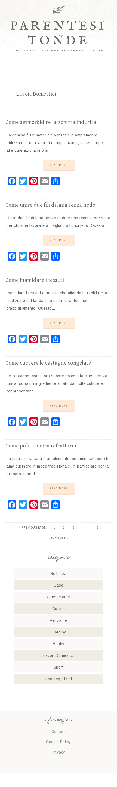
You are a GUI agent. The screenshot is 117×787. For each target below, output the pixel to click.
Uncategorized (58, 679)
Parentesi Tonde (58, 34)
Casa (58, 585)
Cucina (58, 608)
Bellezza (59, 573)
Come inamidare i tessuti (34, 280)
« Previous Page (32, 527)
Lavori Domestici (58, 655)
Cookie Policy (58, 742)
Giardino (58, 632)
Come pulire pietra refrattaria (40, 446)
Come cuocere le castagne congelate (48, 363)
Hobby (58, 644)
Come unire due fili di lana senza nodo (50, 205)
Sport (59, 667)
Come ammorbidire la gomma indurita (50, 122)
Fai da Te (58, 620)
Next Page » (58, 538)
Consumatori (58, 597)
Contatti (58, 731)
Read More (59, 165)
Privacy (58, 752)
